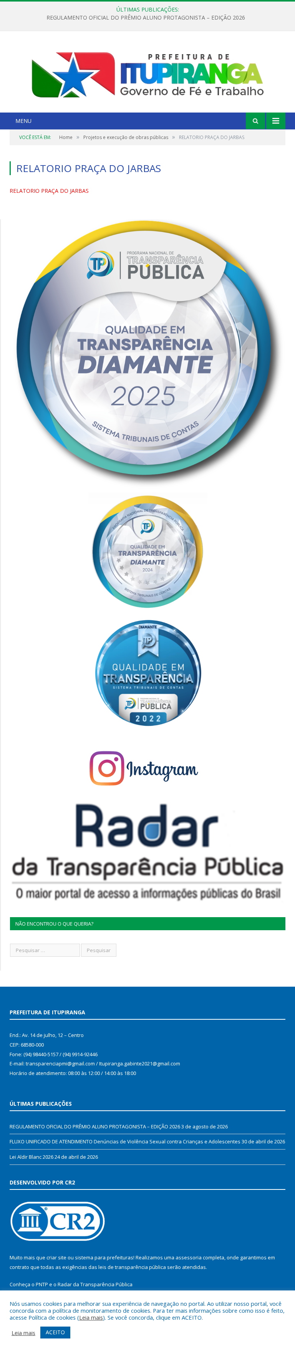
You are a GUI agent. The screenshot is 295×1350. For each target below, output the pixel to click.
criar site (56, 1257)
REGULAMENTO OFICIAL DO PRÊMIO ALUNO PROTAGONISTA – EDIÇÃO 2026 (95, 1126)
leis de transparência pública (132, 1267)
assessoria (189, 1257)
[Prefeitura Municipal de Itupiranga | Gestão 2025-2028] (147, 73)
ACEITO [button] (55, 1332)
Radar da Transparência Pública (95, 1284)
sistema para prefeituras (104, 1257)
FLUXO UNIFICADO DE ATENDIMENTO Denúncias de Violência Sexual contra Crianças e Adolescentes (145, 17)
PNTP (42, 1284)
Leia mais (91, 1317)
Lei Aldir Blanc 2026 (31, 1156)
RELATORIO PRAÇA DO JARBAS (49, 190)
